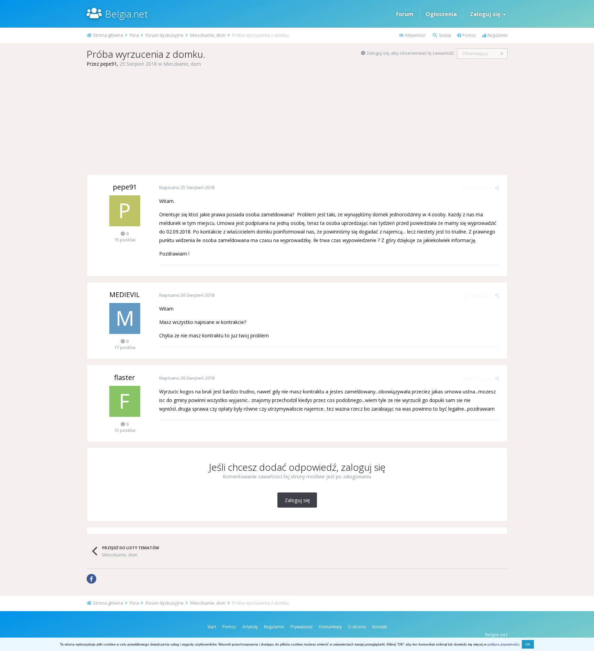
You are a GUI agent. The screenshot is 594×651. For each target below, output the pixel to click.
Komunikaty (330, 627)
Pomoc (468, 35)
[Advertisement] (297, 121)
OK (527, 644)
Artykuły (250, 627)
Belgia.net (126, 13)
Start (211, 627)
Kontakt (379, 627)
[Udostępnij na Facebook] (91, 579)
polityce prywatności (503, 644)
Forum (405, 14)
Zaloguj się (486, 14)
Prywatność (301, 627)
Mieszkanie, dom (182, 64)
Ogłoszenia (441, 14)
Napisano (186, 187)
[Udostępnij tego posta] (497, 188)
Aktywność (415, 35)
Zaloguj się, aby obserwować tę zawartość (410, 53)
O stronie (357, 627)
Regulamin (497, 35)
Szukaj (444, 35)
